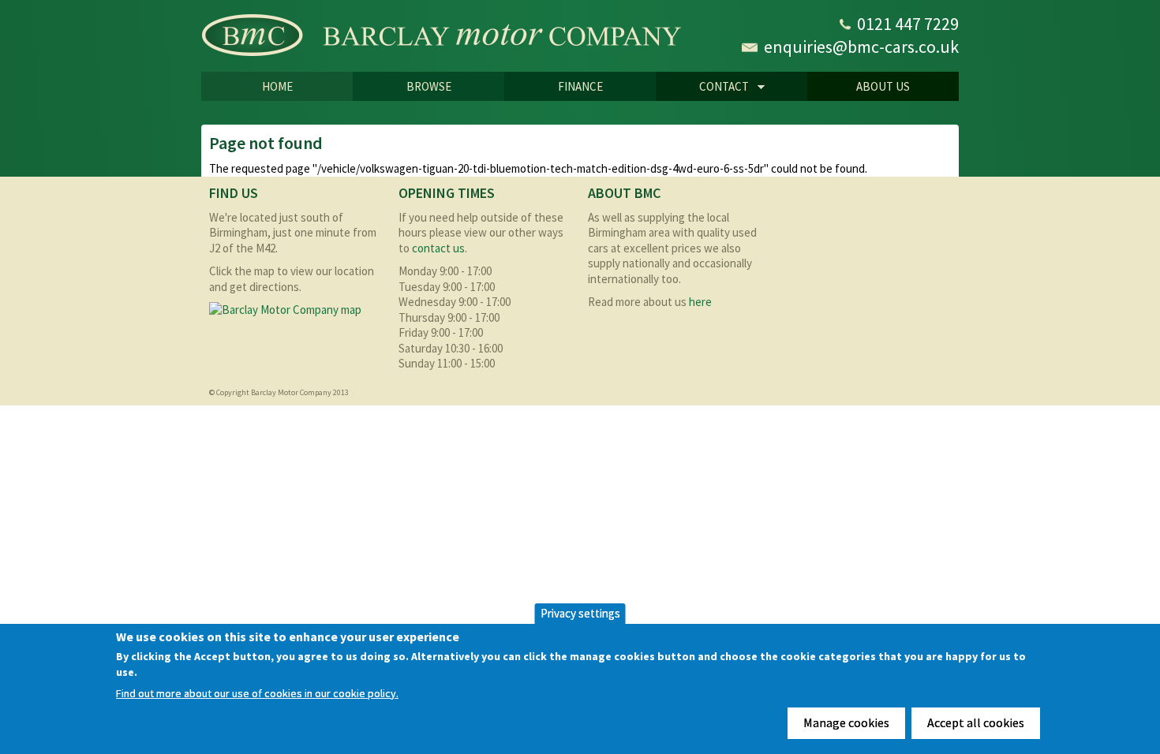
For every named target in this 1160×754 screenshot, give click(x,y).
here (700, 301)
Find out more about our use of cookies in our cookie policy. (257, 693)
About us (883, 86)
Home (277, 86)
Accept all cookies (975, 722)
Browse (428, 86)
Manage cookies (846, 722)
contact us (438, 248)
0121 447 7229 (908, 24)
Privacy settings (580, 613)
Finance (580, 86)
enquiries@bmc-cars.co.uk (861, 46)
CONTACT (702, 87)
